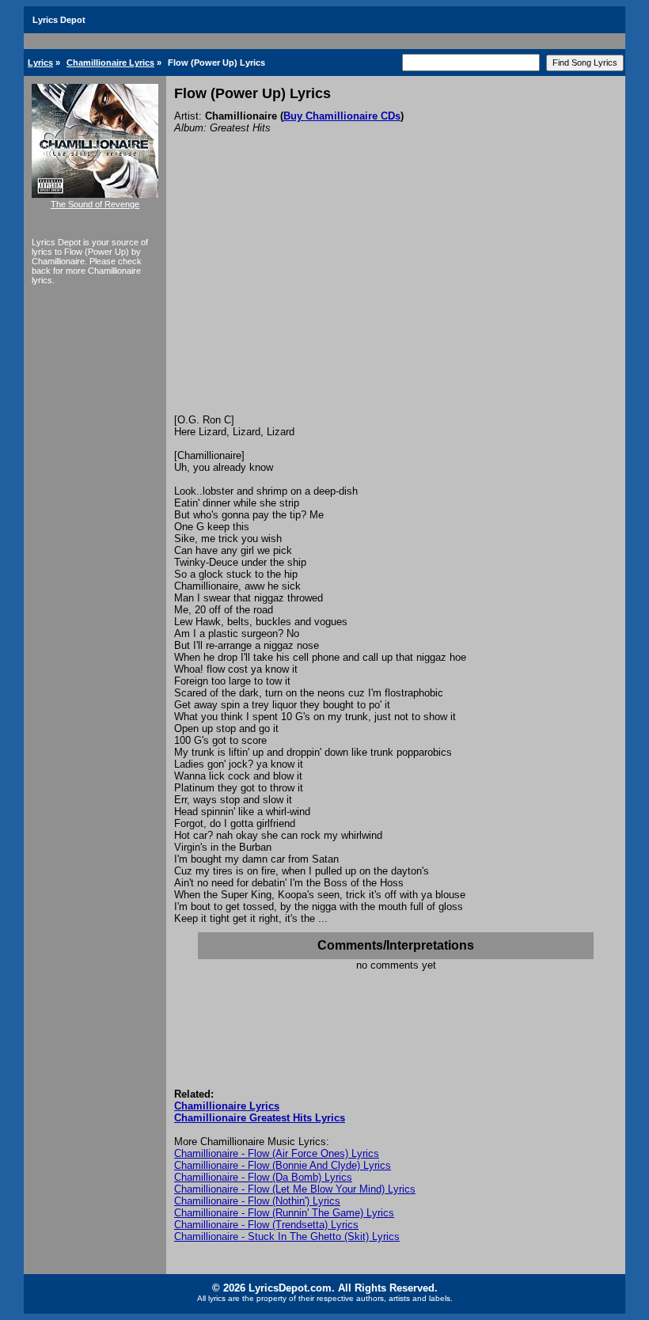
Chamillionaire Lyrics (110, 62)
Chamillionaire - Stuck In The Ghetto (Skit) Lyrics (287, 1236)
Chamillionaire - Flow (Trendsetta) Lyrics (266, 1225)
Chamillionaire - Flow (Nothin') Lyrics (257, 1201)
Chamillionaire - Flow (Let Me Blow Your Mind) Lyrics (295, 1189)
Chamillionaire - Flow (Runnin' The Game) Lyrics (284, 1213)
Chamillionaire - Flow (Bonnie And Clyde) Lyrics (282, 1165)
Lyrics (40, 62)
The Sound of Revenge (95, 204)
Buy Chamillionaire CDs (341, 116)
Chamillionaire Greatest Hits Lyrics (259, 1118)
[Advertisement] (395, 295)
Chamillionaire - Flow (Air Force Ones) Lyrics (276, 1153)
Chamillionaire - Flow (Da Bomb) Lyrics (263, 1177)
